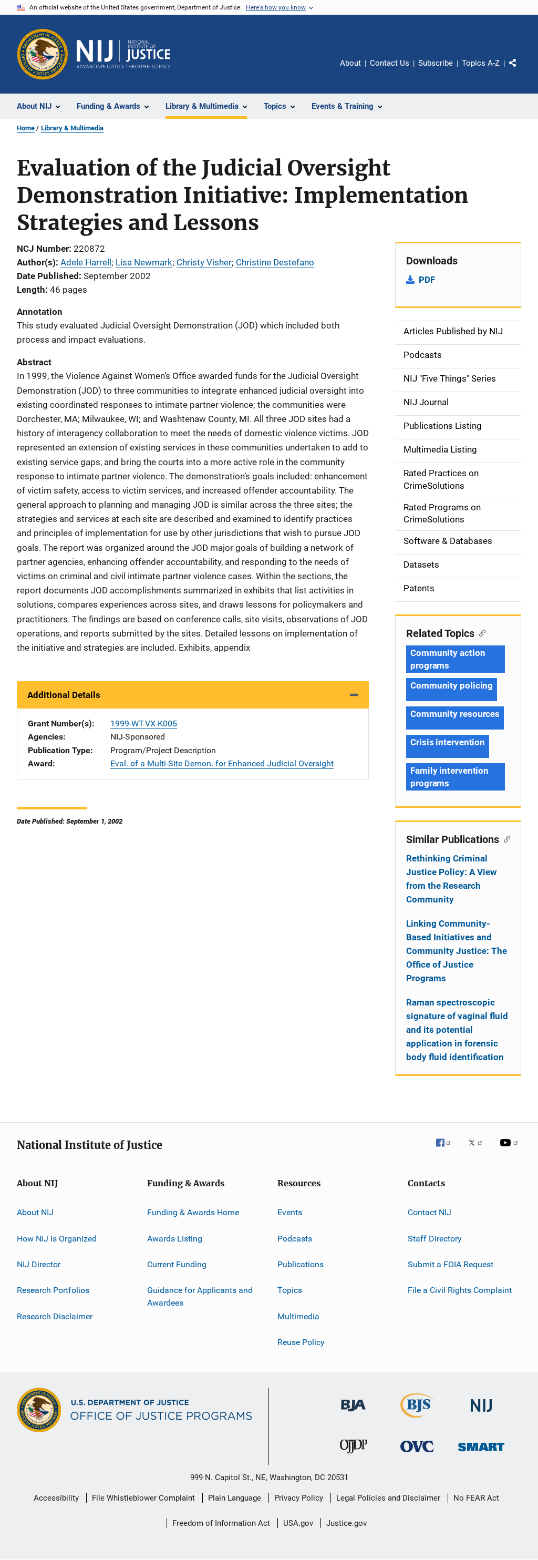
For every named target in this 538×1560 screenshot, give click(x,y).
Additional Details (63, 695)
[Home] (123, 54)
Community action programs (447, 659)
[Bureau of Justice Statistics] (417, 1419)
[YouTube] (510, 1150)
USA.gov (298, 1523)
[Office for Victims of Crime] (417, 1454)
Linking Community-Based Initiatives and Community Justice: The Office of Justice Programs (456, 950)
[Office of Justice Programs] (42, 54)
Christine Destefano (275, 262)
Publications (300, 1264)
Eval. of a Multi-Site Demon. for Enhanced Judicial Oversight (222, 763)
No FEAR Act (476, 1498)
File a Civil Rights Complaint (460, 1290)
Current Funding (176, 1264)
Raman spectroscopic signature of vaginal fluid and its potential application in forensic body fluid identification (457, 1029)
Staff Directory (435, 1238)
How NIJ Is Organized (57, 1238)
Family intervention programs (449, 776)
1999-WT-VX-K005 (143, 723)
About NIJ (35, 1212)
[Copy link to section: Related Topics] (479, 632)
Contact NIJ (429, 1212)
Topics (289, 1290)
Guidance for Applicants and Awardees (200, 1296)
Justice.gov (346, 1523)
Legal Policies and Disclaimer (388, 1498)
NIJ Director (38, 1264)
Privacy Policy (298, 1498)
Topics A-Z (481, 63)
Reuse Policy (301, 1342)
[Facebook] (447, 1150)
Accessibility (56, 1498)
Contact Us (389, 63)
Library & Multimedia (72, 128)
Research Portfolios (53, 1290)
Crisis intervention (447, 742)
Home (26, 128)
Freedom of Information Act (221, 1523)
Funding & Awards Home (193, 1212)
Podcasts (294, 1238)
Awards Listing (174, 1238)
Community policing (451, 685)
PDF (427, 279)
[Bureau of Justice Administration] (353, 1413)
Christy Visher (204, 262)
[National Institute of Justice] (481, 1413)
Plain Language (234, 1498)
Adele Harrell (85, 262)
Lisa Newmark (144, 262)
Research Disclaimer (54, 1316)
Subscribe (435, 63)
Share (521, 70)
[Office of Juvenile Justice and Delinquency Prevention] (353, 1455)
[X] (479, 1150)
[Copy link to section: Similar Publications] (504, 838)
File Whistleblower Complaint (143, 1498)
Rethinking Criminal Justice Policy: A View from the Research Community (451, 879)
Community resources (455, 714)
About (350, 63)
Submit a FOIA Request (450, 1264)
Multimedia (298, 1316)
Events (289, 1212)
